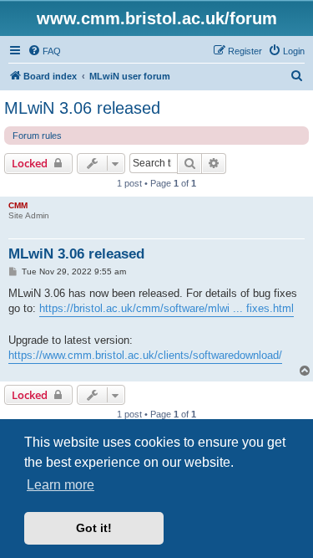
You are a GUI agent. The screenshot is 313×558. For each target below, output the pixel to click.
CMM (18, 205)
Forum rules (37, 136)
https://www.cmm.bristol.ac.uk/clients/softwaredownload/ (145, 355)
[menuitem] (44, 51)
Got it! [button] (94, 528)
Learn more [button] (60, 485)
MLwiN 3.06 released (82, 108)
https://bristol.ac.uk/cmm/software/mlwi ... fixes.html (166, 308)
